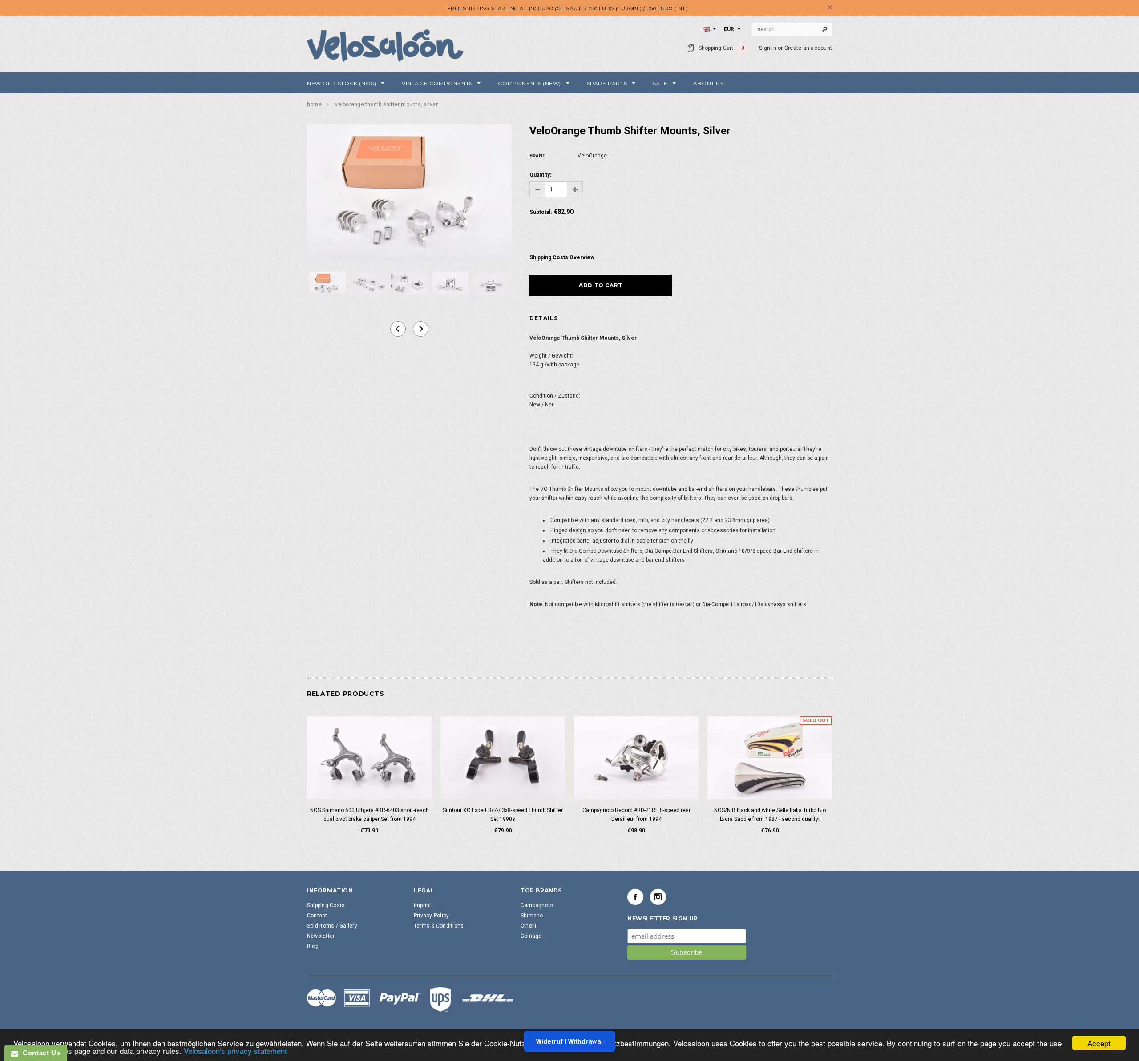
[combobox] (792, 29)
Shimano (532, 915)
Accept (1099, 1043)
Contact (317, 915)
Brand (537, 156)
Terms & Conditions (439, 926)
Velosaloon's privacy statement (235, 1050)
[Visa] (410, 999)
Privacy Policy (431, 915)
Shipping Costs (326, 905)
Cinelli (529, 926)
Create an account (808, 48)
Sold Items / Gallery (332, 926)
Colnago (531, 936)
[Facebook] (635, 897)
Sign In (767, 48)
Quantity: (540, 175)
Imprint (423, 905)
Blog (313, 946)
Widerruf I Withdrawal (569, 1041)
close (830, 7)
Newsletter (321, 936)
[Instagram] (658, 897)
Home (314, 104)
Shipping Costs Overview (561, 257)
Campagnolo (537, 905)
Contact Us (39, 1053)
